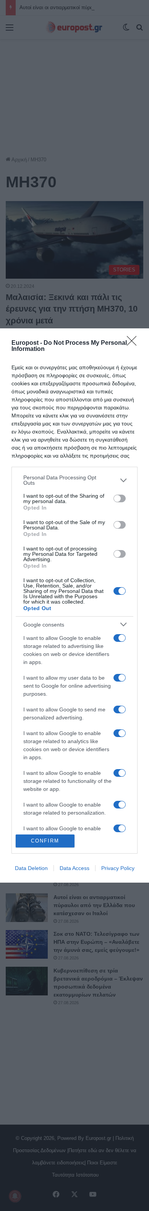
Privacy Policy (117, 868)
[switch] (119, 498)
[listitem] (74, 480)
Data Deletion (31, 868)
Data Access (74, 868)
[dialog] (74, 605)
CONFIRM (45, 841)
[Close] (134, 343)
